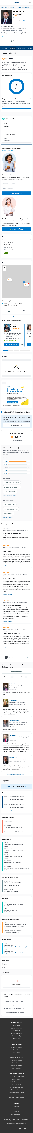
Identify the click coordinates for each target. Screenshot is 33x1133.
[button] (24, 282)
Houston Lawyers (16, 1055)
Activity (30, 48)
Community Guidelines (16, 1121)
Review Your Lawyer (16, 1028)
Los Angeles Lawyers (16, 1049)
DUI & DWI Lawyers (16, 1084)
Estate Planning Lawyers (16, 1087)
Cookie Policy (25, 1119)
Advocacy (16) (8, 513)
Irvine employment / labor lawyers (12, 1005)
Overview (4, 48)
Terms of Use (7, 1119)
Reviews (12, 48)
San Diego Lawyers (16, 1068)
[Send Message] (9, 311)
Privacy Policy (15, 1119)
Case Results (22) (9, 504)
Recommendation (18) (11, 509)
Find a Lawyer (16, 1025)
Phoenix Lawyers (16, 1062)
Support (16, 1111)
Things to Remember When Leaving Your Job (15, 953)
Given (24, 677)
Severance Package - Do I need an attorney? (15, 946)
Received (8, 677)
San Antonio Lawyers (16, 1065)
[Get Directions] (24, 311)
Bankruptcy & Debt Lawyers (16, 1076)
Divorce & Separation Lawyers (16, 1092)
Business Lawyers (16, 1079)
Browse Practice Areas (16, 1033)
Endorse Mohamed (16, 671)
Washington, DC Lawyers (16, 1057)
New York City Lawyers (17, 1047)
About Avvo (17, 1106)
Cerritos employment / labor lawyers (13, 1001)
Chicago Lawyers (16, 1052)
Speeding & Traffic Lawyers (16, 1097)
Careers (16, 1109)
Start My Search (16, 193)
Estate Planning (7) (10, 492)
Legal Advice (16, 1030)
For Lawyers (16, 1038)
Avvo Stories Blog (16, 1036)
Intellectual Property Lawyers (16, 1095)
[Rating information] (24, 20)
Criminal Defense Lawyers (16, 1082)
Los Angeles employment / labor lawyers (14, 1012)
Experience (21, 48)
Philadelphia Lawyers (16, 1060)
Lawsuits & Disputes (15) (11, 482)
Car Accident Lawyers (16, 1089)
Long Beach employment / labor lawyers (14, 1008)
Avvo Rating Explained (16, 1114)
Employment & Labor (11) (11, 487)
